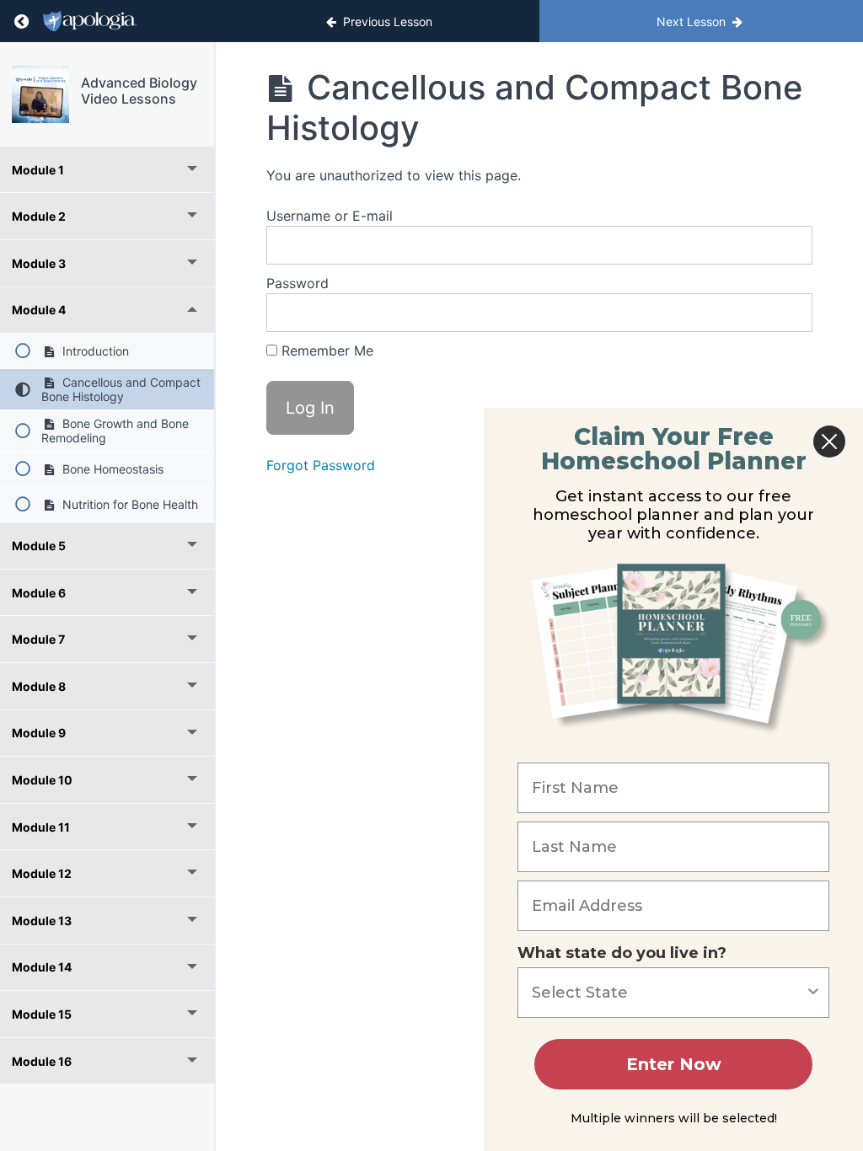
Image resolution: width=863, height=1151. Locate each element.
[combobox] (668, 992)
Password (297, 283)
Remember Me (325, 350)
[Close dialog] (829, 441)
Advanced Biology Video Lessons (139, 90)
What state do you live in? (621, 953)
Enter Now (673, 1064)
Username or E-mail (329, 215)
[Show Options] (813, 992)
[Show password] (782, 312)
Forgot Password (320, 465)
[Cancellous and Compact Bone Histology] (40, 94)
